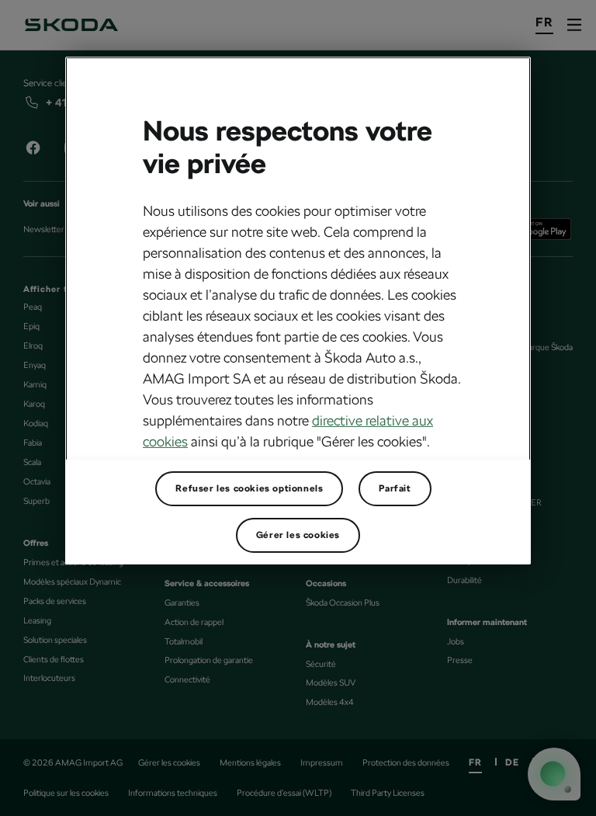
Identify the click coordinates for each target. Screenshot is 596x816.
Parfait (395, 488)
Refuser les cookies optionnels (249, 488)
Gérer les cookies (298, 535)
